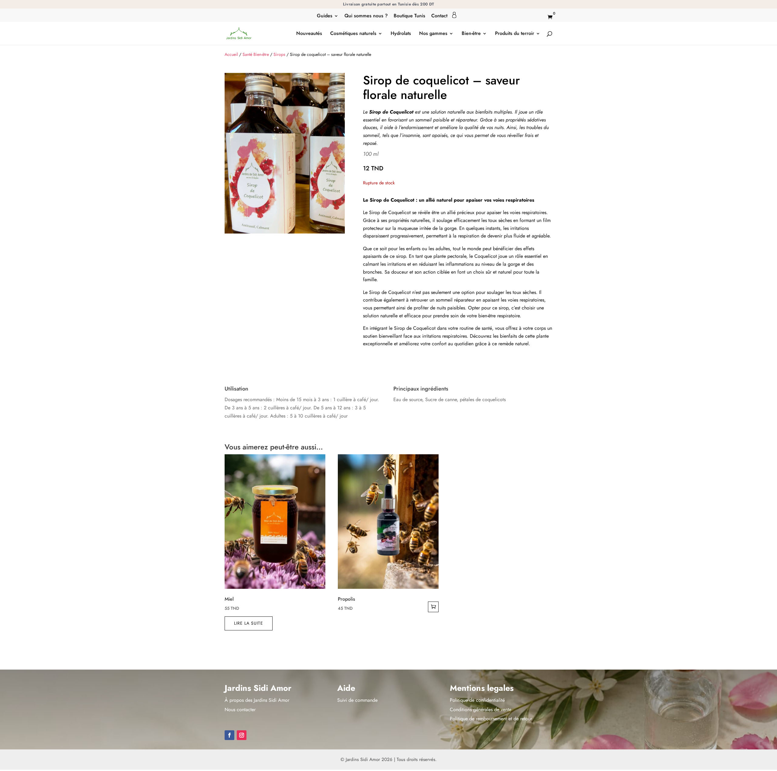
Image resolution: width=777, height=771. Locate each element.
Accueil (231, 54)
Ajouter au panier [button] (433, 607)
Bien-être (471, 34)
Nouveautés (309, 34)
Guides (324, 16)
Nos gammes (433, 34)
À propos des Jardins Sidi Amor (257, 700)
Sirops (279, 54)
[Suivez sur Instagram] (241, 735)
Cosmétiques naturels (353, 34)
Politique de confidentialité (477, 700)
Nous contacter (240, 709)
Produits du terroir (514, 34)
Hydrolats (401, 34)
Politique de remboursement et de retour (491, 718)
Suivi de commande (357, 700)
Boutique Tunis (409, 16)
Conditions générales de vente (480, 709)
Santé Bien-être (256, 54)
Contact (439, 16)
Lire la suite (248, 623)
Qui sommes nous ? (366, 16)
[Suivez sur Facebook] (229, 735)
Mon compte (454, 15)
